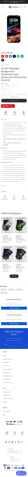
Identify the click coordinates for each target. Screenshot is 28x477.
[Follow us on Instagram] (6, 56)
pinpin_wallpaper (11, 470)
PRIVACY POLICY (7, 392)
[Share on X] (14, 56)
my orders (5, 402)
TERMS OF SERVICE (8, 398)
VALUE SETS (6, 365)
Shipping (8, 85)
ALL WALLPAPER (7, 359)
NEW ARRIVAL (6, 362)
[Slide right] (17, 48)
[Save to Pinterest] (2, 56)
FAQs (4, 415)
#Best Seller (3, 289)
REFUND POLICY (7, 395)
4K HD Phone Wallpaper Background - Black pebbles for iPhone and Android (20, 266)
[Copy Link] (2, 60)
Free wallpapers (7, 379)
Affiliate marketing (7, 382)
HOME (4, 355)
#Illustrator (11, 289)
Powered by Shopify (19, 470)
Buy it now (14, 100)
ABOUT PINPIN (6, 411)
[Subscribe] (23, 344)
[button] (3, 7)
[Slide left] (10, 48)
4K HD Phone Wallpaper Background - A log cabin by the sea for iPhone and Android (7, 238)
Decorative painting (7, 376)
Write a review (14, 308)
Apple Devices (6, 372)
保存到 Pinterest (9, 106)
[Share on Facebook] (10, 56)
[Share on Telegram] (22, 56)
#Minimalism (20, 289)
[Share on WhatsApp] (18, 56)
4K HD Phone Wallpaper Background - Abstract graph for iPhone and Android (20, 238)
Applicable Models (7, 369)
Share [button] (4, 186)
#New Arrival (4, 292)
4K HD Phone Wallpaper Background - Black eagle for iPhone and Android (7, 266)
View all (14, 276)
